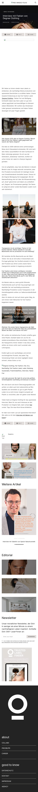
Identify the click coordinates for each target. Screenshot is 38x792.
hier (31, 405)
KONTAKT (5, 776)
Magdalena (6, 22)
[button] (15, 544)
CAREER (5, 753)
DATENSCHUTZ (7, 770)
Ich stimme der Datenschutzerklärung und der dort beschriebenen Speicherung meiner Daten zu (18, 641)
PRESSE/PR (6, 748)
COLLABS (5, 743)
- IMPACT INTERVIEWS (8, 11)
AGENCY (5, 786)
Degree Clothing (7, 98)
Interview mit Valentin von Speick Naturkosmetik (19, 541)
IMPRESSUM (6, 781)
